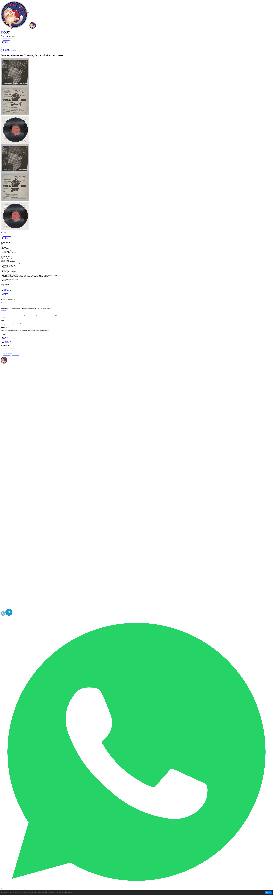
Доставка (5, 340)
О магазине (6, 342)
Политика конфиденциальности (11, 355)
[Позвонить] (3, 615)
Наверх (2, 888)
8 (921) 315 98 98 (5, 33)
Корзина (3, 31)
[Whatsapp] (136, 887)
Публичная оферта (7, 353)
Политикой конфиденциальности (66, 892)
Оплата (5, 338)
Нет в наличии (4, 232)
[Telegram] (9, 615)
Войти (2, 29)
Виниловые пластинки (9, 348)
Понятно (268, 892)
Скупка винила (7, 341)
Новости (5, 337)
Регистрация (7, 29)
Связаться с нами (4, 331)
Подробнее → (3, 310)
